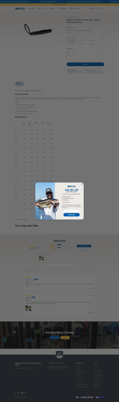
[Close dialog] (82, 184)
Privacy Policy (79, 206)
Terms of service (65, 207)
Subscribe (71, 214)
